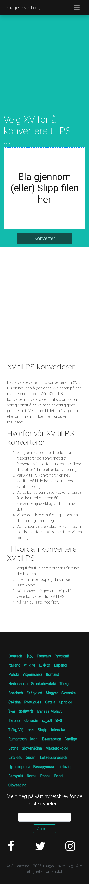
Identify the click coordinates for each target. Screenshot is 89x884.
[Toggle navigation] (76, 7)
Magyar (52, 693)
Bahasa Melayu (49, 711)
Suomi (31, 757)
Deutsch (15, 656)
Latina (13, 748)
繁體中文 (26, 711)
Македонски (56, 748)
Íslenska (58, 730)
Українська (32, 674)
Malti (34, 739)
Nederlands (18, 683)
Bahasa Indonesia (23, 720)
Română (52, 674)
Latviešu (15, 757)
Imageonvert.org (23, 7)
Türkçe (65, 683)
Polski (13, 674)
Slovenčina (17, 785)
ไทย (11, 711)
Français (44, 656)
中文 (29, 656)
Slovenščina (32, 748)
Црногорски (19, 766)
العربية (46, 720)
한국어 (29, 665)
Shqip (42, 730)
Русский (61, 656)
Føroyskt (15, 776)
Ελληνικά (34, 693)
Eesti (58, 776)
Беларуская (43, 766)
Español (60, 665)
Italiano (14, 665)
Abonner (44, 829)
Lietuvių (64, 766)
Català (50, 702)
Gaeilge (71, 739)
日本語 (44, 665)
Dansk (45, 776)
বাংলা (31, 730)
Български (51, 739)
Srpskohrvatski (43, 683)
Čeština (14, 702)
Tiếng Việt (16, 730)
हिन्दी (58, 720)
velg (7, 142)
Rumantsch (17, 739)
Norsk (32, 776)
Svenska (68, 693)
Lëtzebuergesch (53, 757)
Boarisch (15, 693)
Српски (65, 702)
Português (33, 702)
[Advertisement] (44, 70)
